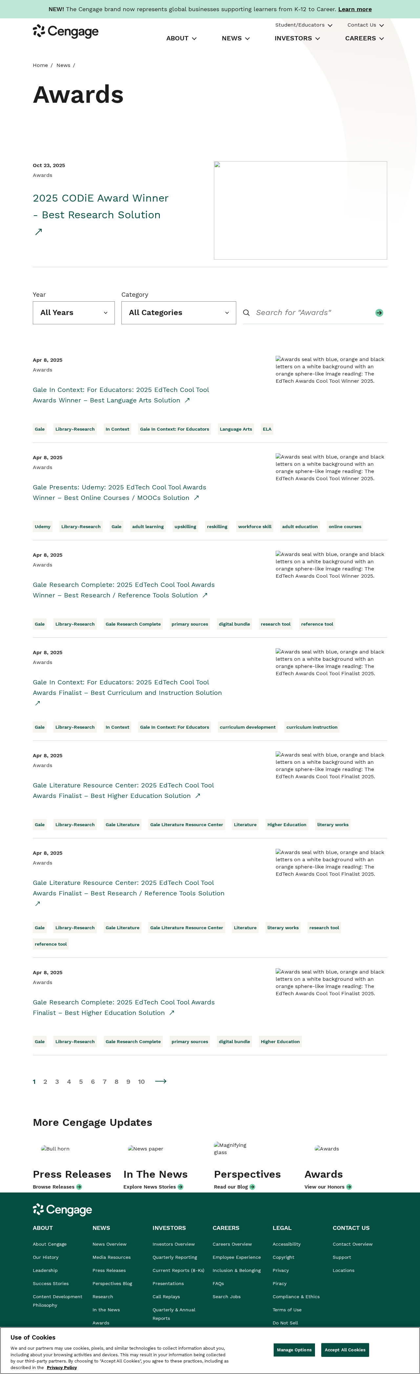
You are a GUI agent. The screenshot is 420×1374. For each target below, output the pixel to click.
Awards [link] (101, 1322)
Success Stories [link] (51, 1283)
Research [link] (103, 1296)
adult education (300, 526)
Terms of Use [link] (287, 1309)
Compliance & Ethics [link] (296, 1296)
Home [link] (40, 65)
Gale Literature (122, 824)
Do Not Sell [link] (286, 1322)
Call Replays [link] (166, 1296)
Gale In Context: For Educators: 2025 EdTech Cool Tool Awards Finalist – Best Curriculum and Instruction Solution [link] (127, 687)
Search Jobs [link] (227, 1296)
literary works (332, 824)
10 (141, 1081)
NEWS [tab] (232, 38)
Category (134, 294)
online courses (345, 526)
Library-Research (75, 429)
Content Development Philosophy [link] (57, 1301)
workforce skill (254, 526)
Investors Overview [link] (174, 1244)
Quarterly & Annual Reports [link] (174, 1314)
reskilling (217, 526)
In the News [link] (106, 1309)
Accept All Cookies (345, 1349)
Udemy (43, 526)
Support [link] (343, 1257)
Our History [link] (45, 1257)
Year (39, 294)
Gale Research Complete (133, 624)
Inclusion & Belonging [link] (237, 1270)
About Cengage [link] (50, 1244)
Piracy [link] (279, 1283)
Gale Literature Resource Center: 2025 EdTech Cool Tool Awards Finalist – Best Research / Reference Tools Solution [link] (128, 888)
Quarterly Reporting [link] (175, 1257)
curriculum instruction (312, 727)
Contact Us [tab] (361, 25)
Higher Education (286, 824)
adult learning (148, 526)
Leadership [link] (45, 1270)
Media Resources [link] (112, 1257)
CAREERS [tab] (360, 38)
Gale (40, 429)
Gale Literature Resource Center (186, 824)
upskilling (185, 526)
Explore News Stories (149, 1187)
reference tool (317, 624)
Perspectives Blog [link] (112, 1283)
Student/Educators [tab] (300, 25)
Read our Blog (231, 1187)
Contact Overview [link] (353, 1244)
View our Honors (324, 1187)
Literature (245, 824)
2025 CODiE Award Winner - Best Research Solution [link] (100, 206)
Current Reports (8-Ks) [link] (178, 1270)
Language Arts (236, 429)
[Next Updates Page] (161, 1081)
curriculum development (248, 727)
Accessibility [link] (287, 1244)
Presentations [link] (168, 1283)
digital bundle (234, 624)
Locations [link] (343, 1270)
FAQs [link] (218, 1283)
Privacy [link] (281, 1270)
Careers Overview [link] (232, 1244)
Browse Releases (53, 1187)
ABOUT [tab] (177, 38)
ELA (267, 429)
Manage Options (294, 1349)
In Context (117, 429)
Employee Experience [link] (237, 1257)
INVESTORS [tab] (293, 38)
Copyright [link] (283, 1257)
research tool (275, 624)
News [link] (63, 65)
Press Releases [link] (109, 1270)
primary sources (190, 624)
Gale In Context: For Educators (174, 429)
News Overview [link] (110, 1244)
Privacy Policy (62, 1367)
